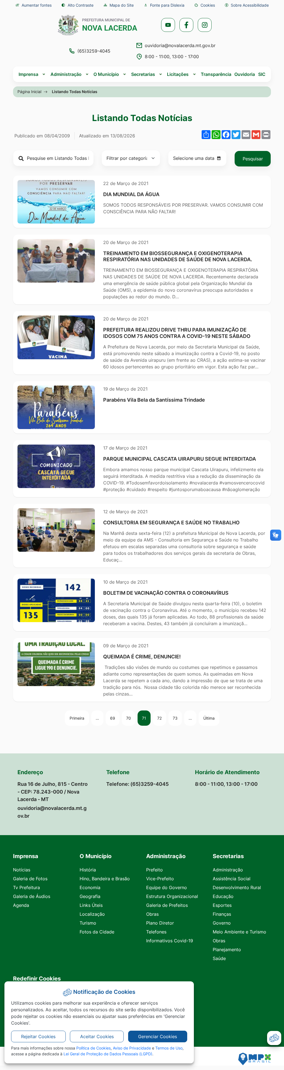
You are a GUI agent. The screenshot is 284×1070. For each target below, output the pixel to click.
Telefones (156, 932)
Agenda (21, 905)
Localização (92, 914)
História (88, 870)
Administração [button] (66, 74)
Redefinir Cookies (37, 978)
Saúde (219, 958)
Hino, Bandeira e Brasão (105, 878)
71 (144, 718)
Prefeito (154, 870)
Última (209, 718)
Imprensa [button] (28, 74)
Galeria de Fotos (30, 878)
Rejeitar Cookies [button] (38, 1036)
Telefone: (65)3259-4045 (137, 784)
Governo (222, 923)
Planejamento (227, 949)
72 (159, 718)
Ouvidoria (244, 74)
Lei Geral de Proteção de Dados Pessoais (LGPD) (108, 1053)
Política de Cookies (93, 1048)
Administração (228, 870)
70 (128, 718)
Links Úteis (91, 905)
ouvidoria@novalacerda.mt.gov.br (180, 45)
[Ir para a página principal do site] (97, 25)
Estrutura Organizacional (172, 896)
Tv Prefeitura (26, 887)
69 (112, 718)
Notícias (21, 870)
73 (175, 718)
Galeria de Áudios (31, 896)
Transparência (216, 74)
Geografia (90, 896)
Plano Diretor (160, 923)
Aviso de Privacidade (132, 1048)
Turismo (88, 923)
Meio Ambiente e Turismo (239, 932)
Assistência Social (231, 878)
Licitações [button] (178, 74)
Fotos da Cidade (97, 932)
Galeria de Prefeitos (167, 905)
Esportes (222, 905)
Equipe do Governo (166, 887)
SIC (261, 74)
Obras (152, 914)
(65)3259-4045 (93, 51)
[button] (204, 5)
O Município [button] (106, 74)
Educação (223, 896)
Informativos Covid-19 (169, 940)
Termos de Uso (168, 1048)
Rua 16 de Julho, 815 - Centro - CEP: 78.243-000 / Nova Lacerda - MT (52, 791)
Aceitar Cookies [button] (97, 1036)
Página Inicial (29, 91)
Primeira (77, 718)
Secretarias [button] (143, 74)
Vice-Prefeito (160, 878)
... (97, 718)
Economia (90, 887)
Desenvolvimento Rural (237, 887)
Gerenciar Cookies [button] (157, 1036)
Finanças (222, 914)
